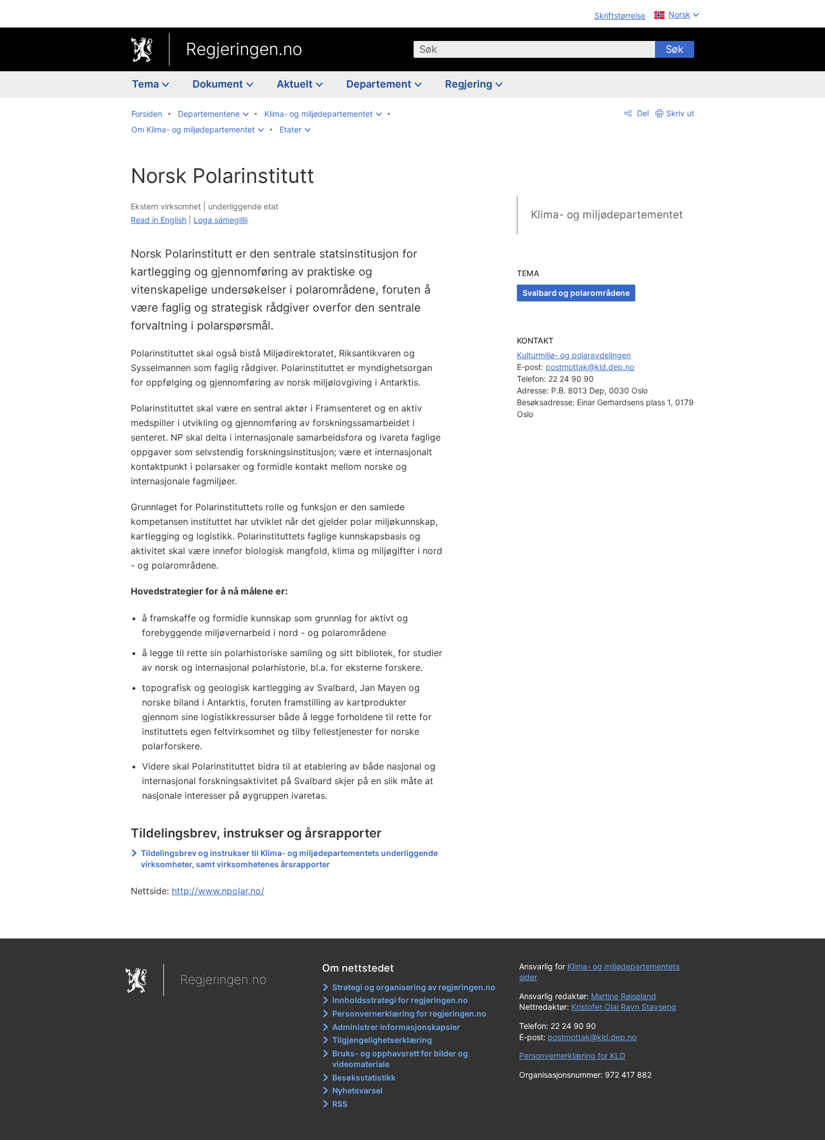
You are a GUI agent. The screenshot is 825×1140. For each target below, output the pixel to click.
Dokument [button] (218, 84)
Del (642, 113)
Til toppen (294, 921)
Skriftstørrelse (619, 15)
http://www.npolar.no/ (218, 890)
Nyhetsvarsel (357, 1090)
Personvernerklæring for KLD (572, 1055)
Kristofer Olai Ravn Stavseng (623, 1006)
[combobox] (534, 49)
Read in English (158, 220)
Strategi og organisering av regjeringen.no (414, 987)
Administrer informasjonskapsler (396, 1027)
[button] (213, 114)
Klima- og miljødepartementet (607, 214)
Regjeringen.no (244, 49)
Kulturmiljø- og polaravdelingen (574, 355)
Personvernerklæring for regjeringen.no (409, 1013)
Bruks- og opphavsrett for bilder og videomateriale (400, 1059)
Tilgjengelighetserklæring (382, 1040)
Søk (675, 49)
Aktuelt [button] (296, 84)
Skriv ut (680, 113)
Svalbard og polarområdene (576, 292)
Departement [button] (380, 84)
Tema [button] (146, 84)
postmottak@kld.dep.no (590, 367)
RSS (339, 1104)
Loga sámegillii (220, 220)
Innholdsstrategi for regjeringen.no (400, 1000)
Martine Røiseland (623, 996)
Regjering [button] (469, 84)
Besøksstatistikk (364, 1077)
